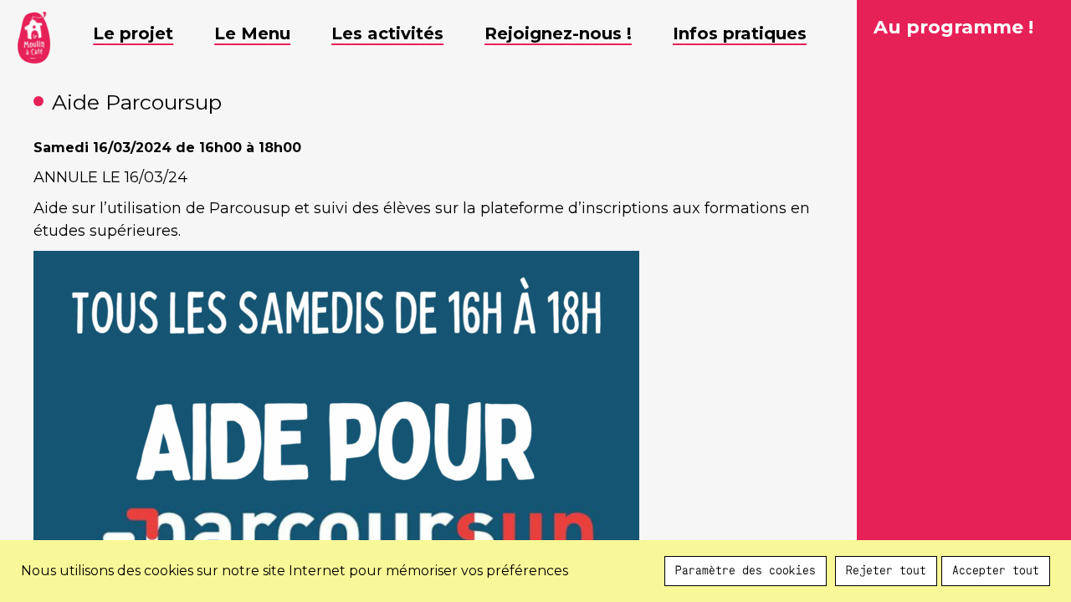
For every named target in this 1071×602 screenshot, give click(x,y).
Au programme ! (953, 27)
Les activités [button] (387, 33)
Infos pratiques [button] (740, 33)
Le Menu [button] (252, 33)
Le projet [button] (133, 33)
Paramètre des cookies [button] (745, 571)
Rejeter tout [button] (886, 571)
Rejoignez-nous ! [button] (558, 33)
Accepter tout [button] (995, 571)
